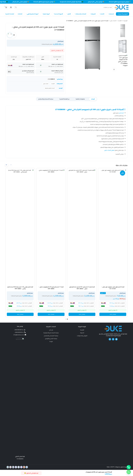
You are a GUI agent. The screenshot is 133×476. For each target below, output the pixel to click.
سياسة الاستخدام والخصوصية (51, 333)
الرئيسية (125, 21)
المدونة (82, 333)
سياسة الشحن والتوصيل (51, 338)
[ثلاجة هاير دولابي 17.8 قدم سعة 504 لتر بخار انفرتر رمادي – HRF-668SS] (20, 227)
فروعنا (51, 341)
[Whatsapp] (129, 472)
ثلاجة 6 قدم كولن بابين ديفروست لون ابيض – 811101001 (112, 288)
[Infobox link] (20, 399)
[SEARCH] (16, 7)
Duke (108, 467)
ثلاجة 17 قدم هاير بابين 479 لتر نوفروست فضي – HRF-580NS (51, 288)
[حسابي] (11, 7)
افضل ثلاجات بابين (109, 150)
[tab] (93, 99)
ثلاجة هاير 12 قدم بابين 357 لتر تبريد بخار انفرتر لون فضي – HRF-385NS (82, 288)
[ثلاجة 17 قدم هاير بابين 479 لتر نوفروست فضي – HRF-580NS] (51, 227)
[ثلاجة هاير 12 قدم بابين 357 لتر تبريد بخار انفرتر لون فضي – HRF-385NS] (82, 227)
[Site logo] (121, 7)
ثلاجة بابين (121, 113)
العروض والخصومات (82, 336)
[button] (112, 314)
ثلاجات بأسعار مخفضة (50, 88)
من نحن (51, 330)
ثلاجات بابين (113, 21)
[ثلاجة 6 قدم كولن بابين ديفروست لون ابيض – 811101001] (112, 227)
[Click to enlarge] (114, 69)
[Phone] (129, 467)
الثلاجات (120, 21)
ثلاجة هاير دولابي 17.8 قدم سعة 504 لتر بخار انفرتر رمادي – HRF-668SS (20, 288)
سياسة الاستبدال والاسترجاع (51, 336)
